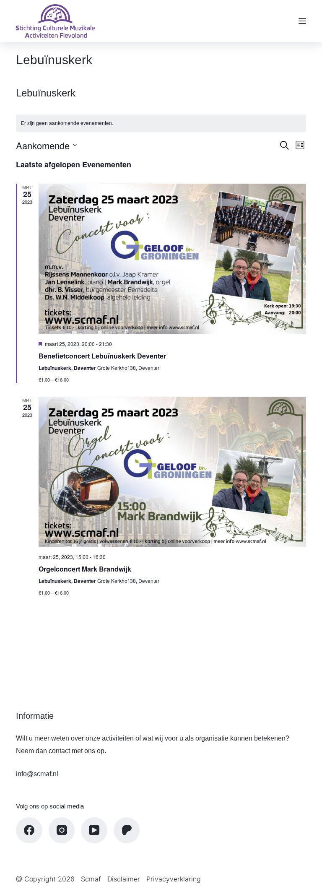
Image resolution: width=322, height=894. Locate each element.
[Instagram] (62, 830)
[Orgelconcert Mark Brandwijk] (172, 472)
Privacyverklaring (173, 879)
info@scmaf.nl (37, 773)
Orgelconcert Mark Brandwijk (85, 569)
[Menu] (302, 21)
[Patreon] (127, 830)
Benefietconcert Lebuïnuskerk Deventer (102, 356)
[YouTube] (94, 830)
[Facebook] (29, 830)
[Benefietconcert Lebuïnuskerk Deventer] (172, 259)
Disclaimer (123, 879)
